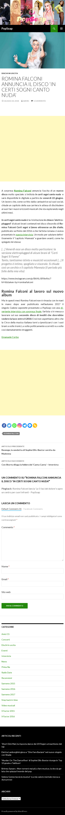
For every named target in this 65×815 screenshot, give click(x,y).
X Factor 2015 (8, 711)
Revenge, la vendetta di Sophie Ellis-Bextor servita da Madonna (28, 450)
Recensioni (7, 678)
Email (5, 579)
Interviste (6, 656)
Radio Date (7, 672)
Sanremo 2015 (8, 683)
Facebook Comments (33, 509)
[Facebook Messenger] (30, 425)
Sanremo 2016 (8, 689)
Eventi (5, 650)
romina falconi (11, 433)
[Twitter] (9, 425)
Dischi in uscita (10, 73)
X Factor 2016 (8, 716)
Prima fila (6, 667)
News (4, 661)
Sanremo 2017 (8, 694)
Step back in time (10, 700)
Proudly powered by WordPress (14, 811)
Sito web (6, 592)
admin (26, 101)
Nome (6, 566)
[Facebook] (4, 425)
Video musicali (8, 705)
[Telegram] (24, 425)
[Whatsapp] (14, 425)
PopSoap (7, 28)
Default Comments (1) (11, 509)
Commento (8, 527)
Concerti (6, 639)
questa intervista (24, 234)
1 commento (40, 101)
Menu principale (61, 28)
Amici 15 (6, 634)
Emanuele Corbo (10, 337)
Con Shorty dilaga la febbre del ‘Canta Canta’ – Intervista (30, 463)
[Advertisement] (32, 148)
